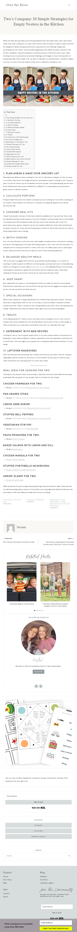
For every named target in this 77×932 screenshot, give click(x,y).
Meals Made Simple (37, 267)
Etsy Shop (7, 880)
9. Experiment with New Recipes (17, 137)
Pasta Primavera (18, 439)
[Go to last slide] (9, 585)
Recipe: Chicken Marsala (15, 460)
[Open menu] (69, 4)
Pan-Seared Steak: (13, 147)
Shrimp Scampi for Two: (14, 166)
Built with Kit (63, 918)
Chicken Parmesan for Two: (15, 144)
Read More (38, 671)
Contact (6, 893)
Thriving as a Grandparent (35, 500)
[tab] (34, 610)
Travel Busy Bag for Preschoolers (21, 604)
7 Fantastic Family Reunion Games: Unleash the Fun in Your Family (55, 605)
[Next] (67, 585)
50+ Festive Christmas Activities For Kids (18, 540)
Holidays (38, 825)
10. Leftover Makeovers (14, 140)
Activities (38, 831)
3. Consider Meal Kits (13, 123)
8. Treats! (9, 135)
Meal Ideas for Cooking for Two (17, 142)
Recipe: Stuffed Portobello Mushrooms (21, 470)
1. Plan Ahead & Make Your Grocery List (19, 118)
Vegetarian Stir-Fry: (13, 154)
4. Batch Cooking (12, 125)
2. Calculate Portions (13, 120)
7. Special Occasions (13, 132)
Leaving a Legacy (38, 836)
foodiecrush (32, 429)
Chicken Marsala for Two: (15, 161)
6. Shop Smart (11, 130)
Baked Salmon (17, 449)
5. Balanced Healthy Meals (15, 127)
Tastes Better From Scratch (37, 388)
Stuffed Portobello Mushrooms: (18, 164)
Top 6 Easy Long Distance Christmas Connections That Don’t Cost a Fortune (58, 541)
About (5, 876)
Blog (5, 883)
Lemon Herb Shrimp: (13, 149)
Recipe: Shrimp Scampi (14, 480)
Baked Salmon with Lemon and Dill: (18, 159)
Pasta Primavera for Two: (15, 156)
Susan (21, 527)
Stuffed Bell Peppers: (13, 152)
